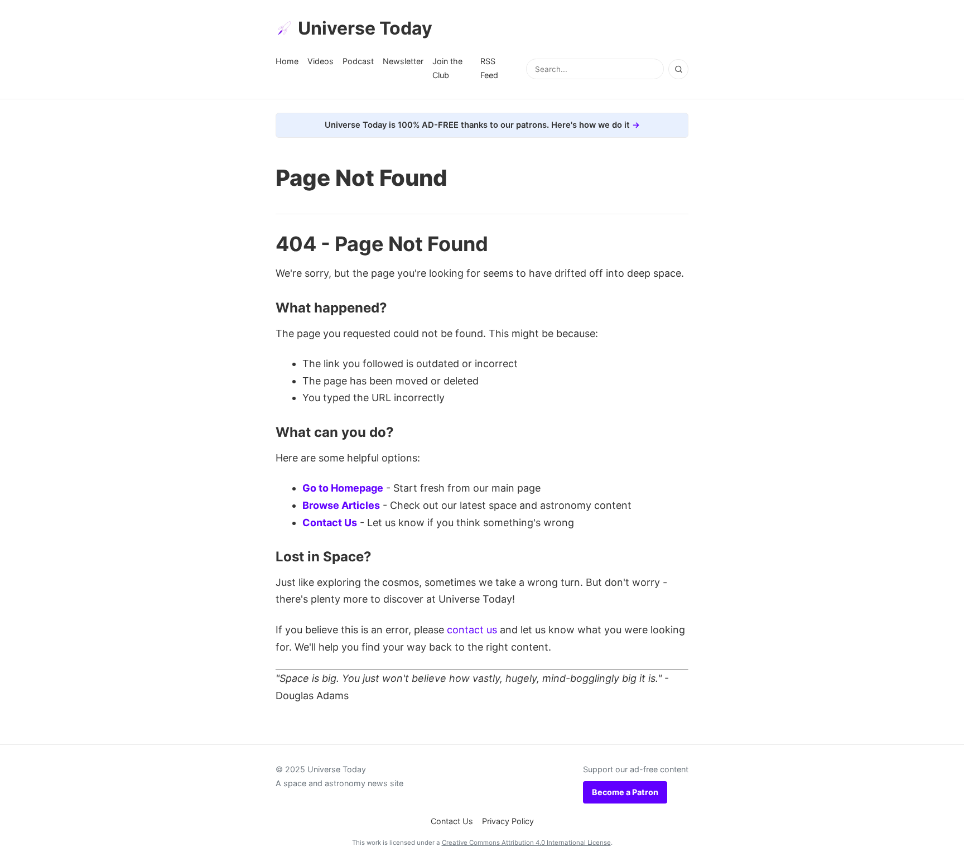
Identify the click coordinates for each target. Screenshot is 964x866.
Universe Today (365, 28)
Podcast (358, 61)
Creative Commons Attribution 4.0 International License (526, 842)
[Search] (678, 69)
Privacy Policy (508, 821)
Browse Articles (341, 505)
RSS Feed (489, 67)
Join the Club (447, 67)
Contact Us (329, 522)
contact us (472, 630)
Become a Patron (625, 792)
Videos (320, 61)
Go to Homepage (342, 488)
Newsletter (403, 61)
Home (287, 61)
